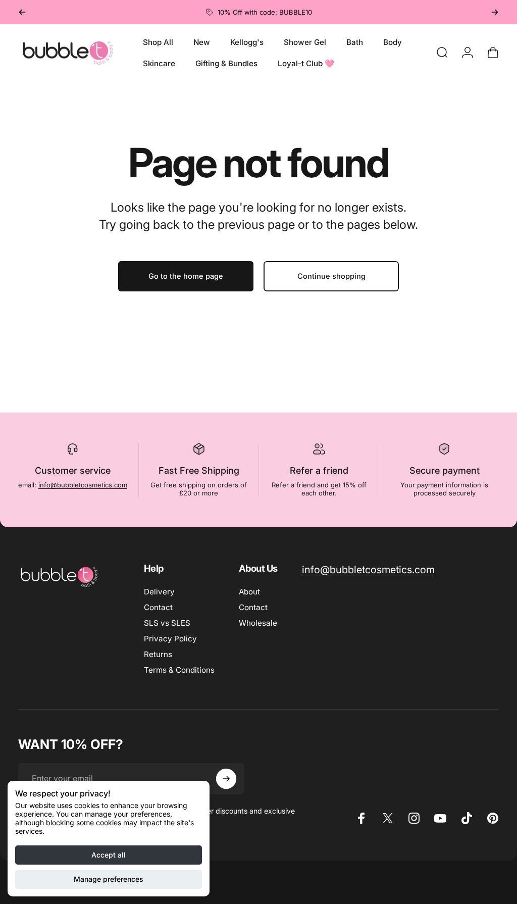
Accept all (108, 854)
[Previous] (22, 12)
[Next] (495, 12)
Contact (158, 607)
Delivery (159, 591)
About (249, 591)
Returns (158, 654)
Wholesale (258, 623)
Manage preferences (108, 879)
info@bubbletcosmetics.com (82, 485)
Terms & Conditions (179, 670)
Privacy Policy (170, 638)
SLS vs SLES (167, 623)
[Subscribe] (226, 779)
